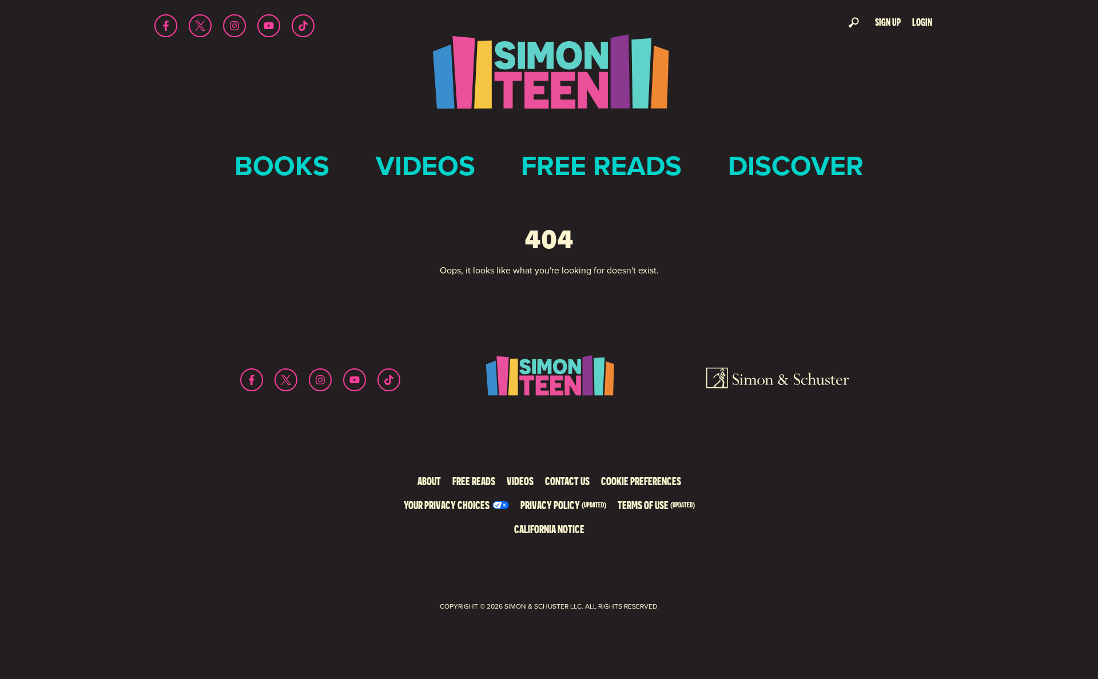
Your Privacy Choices (447, 504)
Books (281, 165)
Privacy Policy (563, 504)
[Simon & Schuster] (777, 379)
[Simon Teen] (549, 79)
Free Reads (601, 165)
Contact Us (567, 480)
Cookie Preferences (641, 480)
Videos (425, 165)
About (429, 480)
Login (922, 22)
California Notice (549, 528)
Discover (796, 165)
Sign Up (888, 22)
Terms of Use (656, 504)
